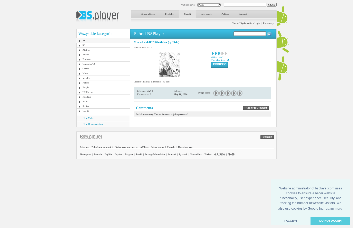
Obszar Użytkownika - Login (246, 23)
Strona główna (148, 14)
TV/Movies (88, 92)
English (108, 154)
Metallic (86, 78)
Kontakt (171, 147)
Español (118, 154)
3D (84, 45)
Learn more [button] (334, 208)
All (84, 40)
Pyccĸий (183, 154)
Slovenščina (196, 154)
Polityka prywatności (102, 147)
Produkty (169, 14)
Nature (86, 82)
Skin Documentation (93, 124)
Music (85, 73)
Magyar (129, 154)
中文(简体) (219, 154)
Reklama (84, 147)
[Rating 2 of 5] (222, 93)
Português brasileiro (155, 154)
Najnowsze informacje (126, 147)
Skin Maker (88, 118)
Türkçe (207, 154)
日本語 (231, 154)
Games (86, 68)
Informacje (206, 14)
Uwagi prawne (185, 147)
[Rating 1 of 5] (216, 93)
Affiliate (144, 147)
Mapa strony (157, 147)
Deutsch (98, 154)
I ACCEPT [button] (290, 220)
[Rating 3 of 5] (228, 93)
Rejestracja (269, 23)
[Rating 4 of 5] (234, 93)
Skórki (187, 14)
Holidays (87, 97)
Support (243, 14)
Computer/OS (89, 64)
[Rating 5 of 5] (240, 93)
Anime (86, 54)
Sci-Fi (85, 101)
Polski (139, 154)
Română (172, 154)
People (86, 87)
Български (85, 154)
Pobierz (225, 14)
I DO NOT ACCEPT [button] (330, 220)
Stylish (86, 106)
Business (86, 59)
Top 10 (86, 111)
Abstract (86, 50)
